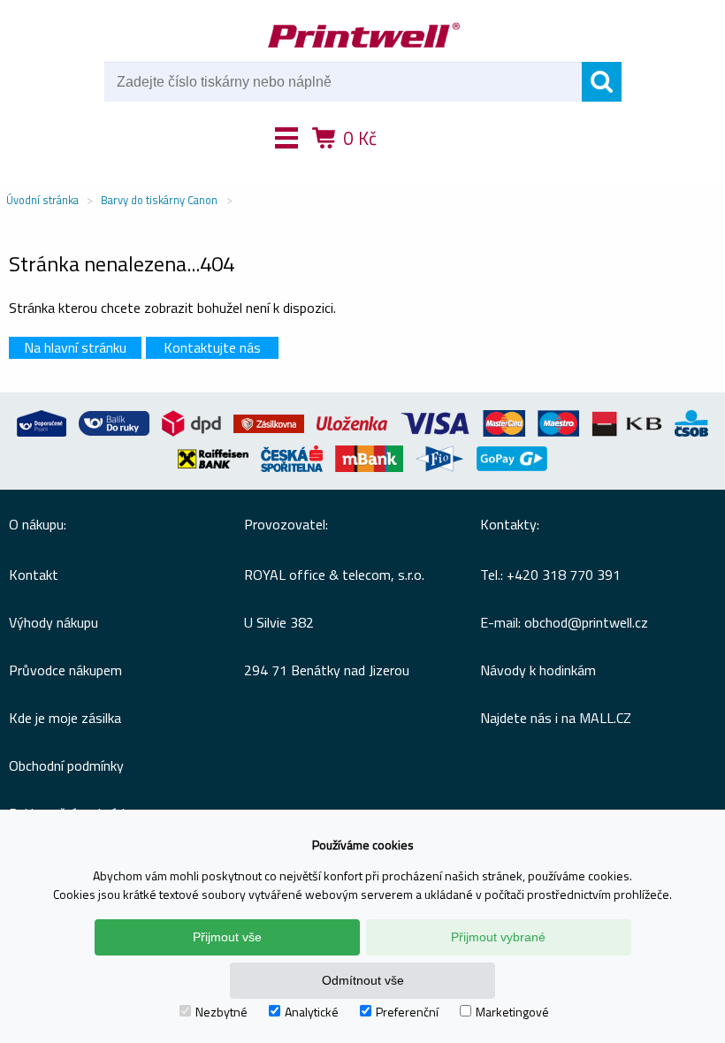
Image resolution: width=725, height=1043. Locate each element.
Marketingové (512, 1011)
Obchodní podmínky (66, 765)
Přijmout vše (227, 937)
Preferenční (407, 1011)
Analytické (312, 1011)
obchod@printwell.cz (586, 622)
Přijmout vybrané (498, 937)
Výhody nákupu (53, 622)
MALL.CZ (605, 717)
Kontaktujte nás (212, 347)
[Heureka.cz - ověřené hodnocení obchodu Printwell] (427, 163)
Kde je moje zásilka (65, 717)
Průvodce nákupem (65, 670)
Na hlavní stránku (75, 347)
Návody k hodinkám (538, 670)
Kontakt (33, 574)
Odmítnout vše (363, 980)
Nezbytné (221, 1011)
